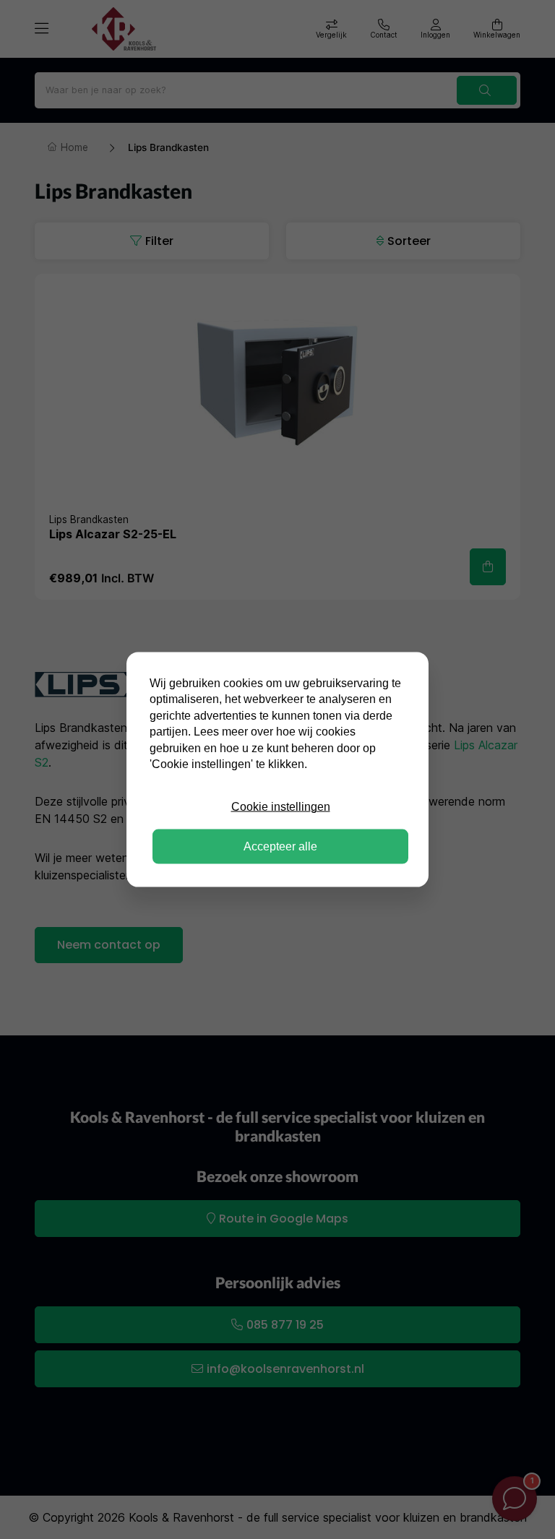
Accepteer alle (280, 846)
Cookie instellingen (280, 807)
